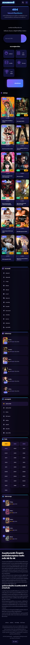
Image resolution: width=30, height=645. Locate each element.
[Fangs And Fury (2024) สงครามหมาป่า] (7, 503)
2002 (6, 481)
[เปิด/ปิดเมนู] (26, 2)
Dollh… (10, 379)
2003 (24, 476)
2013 (15, 462)
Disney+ (24, 63)
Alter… (10, 389)
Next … (10, 359)
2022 (15, 448)
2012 (24, 462)
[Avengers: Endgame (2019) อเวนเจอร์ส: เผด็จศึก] (7, 512)
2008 (6, 471)
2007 (15, 471)
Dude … (10, 339)
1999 (6, 485)
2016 (15, 457)
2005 (6, 476)
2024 (24, 443)
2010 (15, 467)
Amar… (11, 519)
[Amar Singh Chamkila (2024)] (7, 520)
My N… (11, 536)
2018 (24, 453)
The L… (10, 369)
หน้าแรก (7, 622)
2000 (23, 481)
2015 (24, 457)
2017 (6, 457)
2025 (15, 443)
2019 (15, 453)
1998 (15, 485)
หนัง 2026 (23, 53)
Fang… (11, 502)
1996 (6, 490)
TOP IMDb (11, 72)
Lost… (11, 528)
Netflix (10, 63)
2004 (15, 476)
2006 (24, 471)
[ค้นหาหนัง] (22, 2)
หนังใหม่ (11, 54)
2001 (15, 481)
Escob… (10, 349)
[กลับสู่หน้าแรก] (8, 2)
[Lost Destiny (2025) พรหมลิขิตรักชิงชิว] (7, 529)
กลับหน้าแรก (17, 83)
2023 (6, 448)
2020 (6, 453)
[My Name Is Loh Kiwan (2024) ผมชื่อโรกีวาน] (7, 538)
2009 (24, 467)
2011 (6, 467)
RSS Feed (22, 622)
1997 (24, 485)
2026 (6, 443)
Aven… (11, 510)
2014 (6, 462)
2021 (24, 448)
